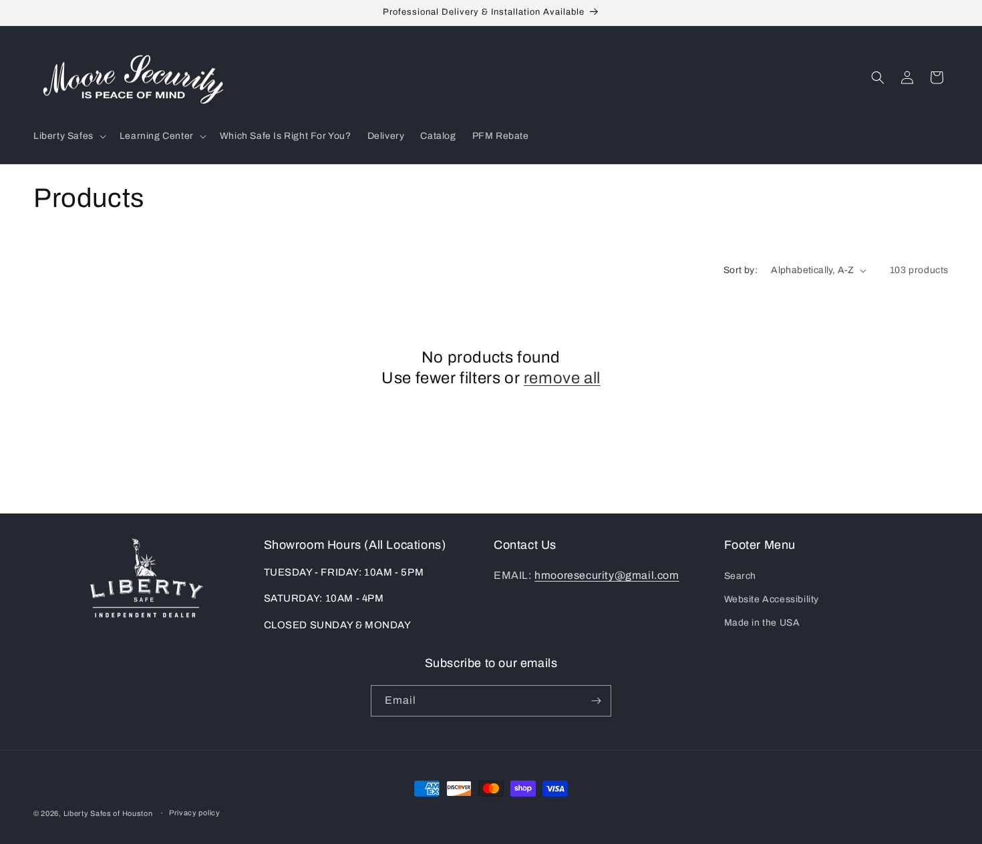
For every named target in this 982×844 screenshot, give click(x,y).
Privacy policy (194, 813)
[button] (68, 136)
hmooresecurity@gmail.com (606, 575)
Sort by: (740, 270)
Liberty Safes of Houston (108, 813)
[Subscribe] (596, 700)
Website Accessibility (772, 599)
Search (740, 576)
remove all (562, 378)
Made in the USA (762, 623)
